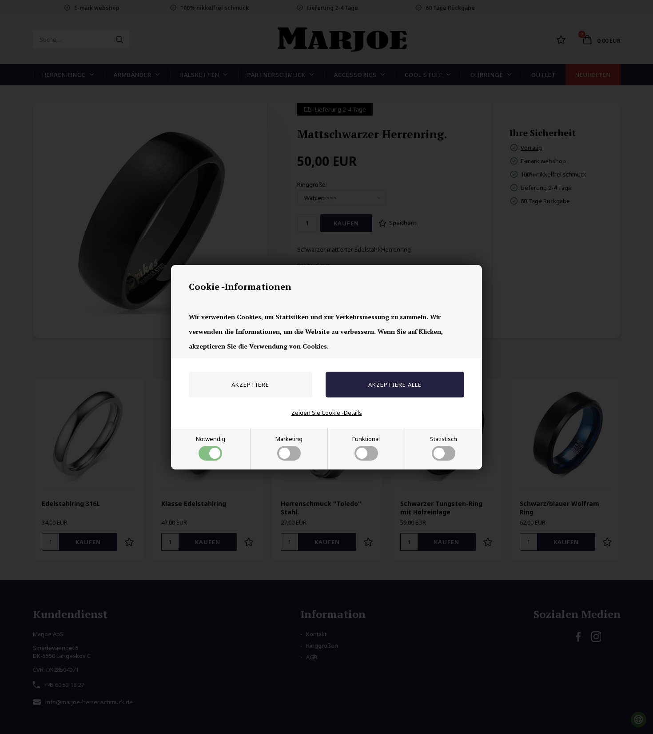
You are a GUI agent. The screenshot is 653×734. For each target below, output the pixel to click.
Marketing (289, 439)
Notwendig (210, 439)
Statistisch (443, 439)
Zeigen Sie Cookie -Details (326, 413)
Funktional (366, 439)
